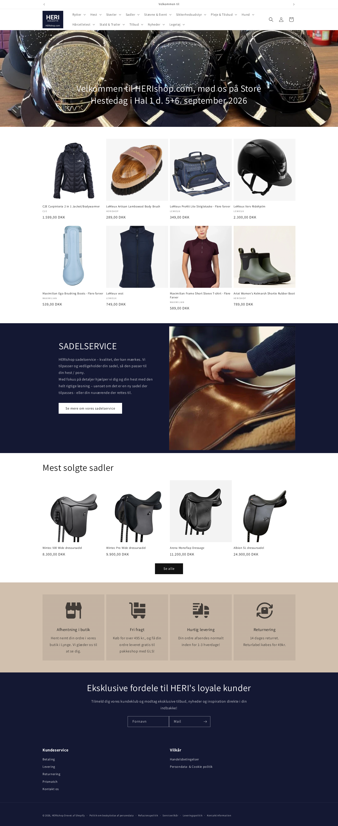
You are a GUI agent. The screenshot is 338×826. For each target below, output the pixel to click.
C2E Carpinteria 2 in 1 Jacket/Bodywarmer (71, 206)
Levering (49, 767)
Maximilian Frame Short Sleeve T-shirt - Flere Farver (200, 295)
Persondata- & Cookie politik (191, 767)
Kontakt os (51, 789)
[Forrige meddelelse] (44, 4)
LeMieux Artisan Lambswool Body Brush (133, 206)
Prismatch (50, 781)
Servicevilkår (170, 815)
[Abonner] (205, 721)
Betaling (49, 759)
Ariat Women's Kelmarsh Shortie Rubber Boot (264, 293)
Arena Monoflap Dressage (187, 548)
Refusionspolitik (148, 815)
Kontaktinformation (219, 815)
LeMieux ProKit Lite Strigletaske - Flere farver (200, 206)
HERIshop (58, 815)
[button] (79, 14)
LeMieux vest (114, 293)
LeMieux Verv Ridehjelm (249, 206)
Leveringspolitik (192, 815)
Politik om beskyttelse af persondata (111, 815)
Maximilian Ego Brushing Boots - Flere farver (73, 293)
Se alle (169, 568)
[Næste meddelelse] (294, 4)
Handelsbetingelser (184, 759)
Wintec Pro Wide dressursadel (126, 548)
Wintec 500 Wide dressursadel (62, 548)
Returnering (51, 774)
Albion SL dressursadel (249, 548)
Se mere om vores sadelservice (90, 408)
